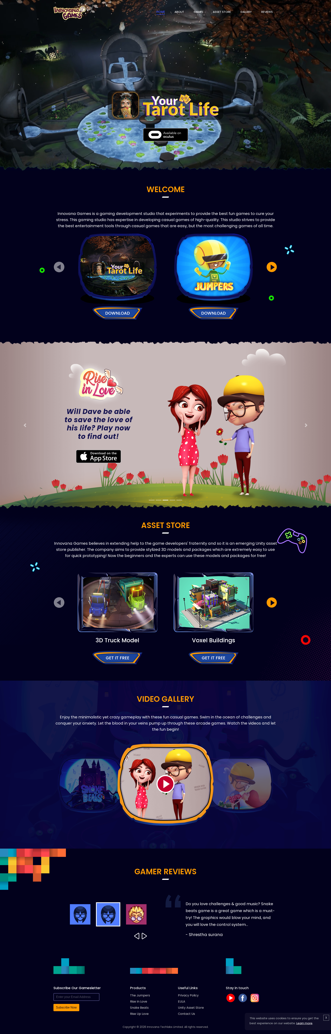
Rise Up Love (139, 1014)
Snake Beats (139, 1007)
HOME (160, 12)
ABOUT (179, 12)
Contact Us (186, 1014)
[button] (25, 425)
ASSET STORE (222, 12)
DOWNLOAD (117, 313)
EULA (181, 1001)
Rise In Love (138, 1001)
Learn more (304, 1023)
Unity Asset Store (191, 1007)
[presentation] (59, 267)
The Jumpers (140, 995)
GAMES (198, 12)
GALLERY (246, 12)
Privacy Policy (188, 995)
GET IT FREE (117, 658)
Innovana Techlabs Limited (165, 1027)
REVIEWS (267, 12)
